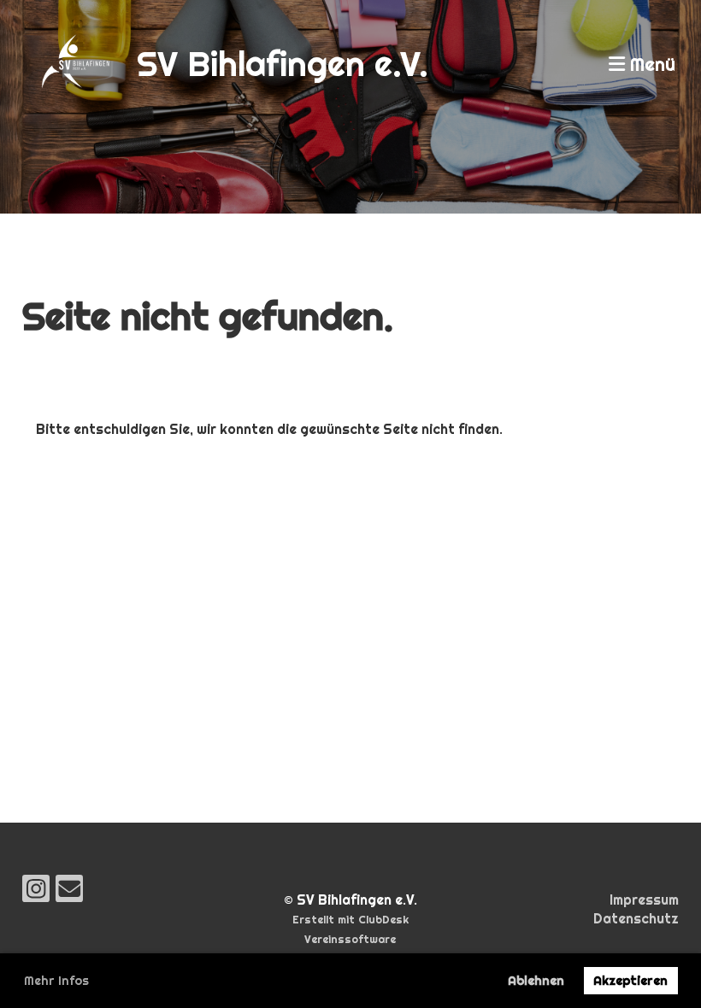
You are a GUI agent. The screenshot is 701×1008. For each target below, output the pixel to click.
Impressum (644, 900)
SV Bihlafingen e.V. (282, 63)
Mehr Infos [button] (56, 980)
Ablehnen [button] (536, 980)
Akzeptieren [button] (630, 980)
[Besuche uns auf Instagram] (36, 892)
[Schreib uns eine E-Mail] (69, 892)
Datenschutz (636, 919)
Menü (650, 64)
